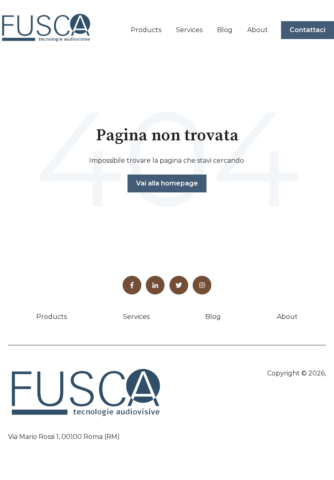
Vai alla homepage (167, 183)
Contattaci (307, 30)
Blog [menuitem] (213, 317)
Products (146, 30)
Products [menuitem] (51, 317)
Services (189, 30)
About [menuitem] (287, 317)
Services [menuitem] (136, 317)
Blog (225, 30)
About (257, 30)
